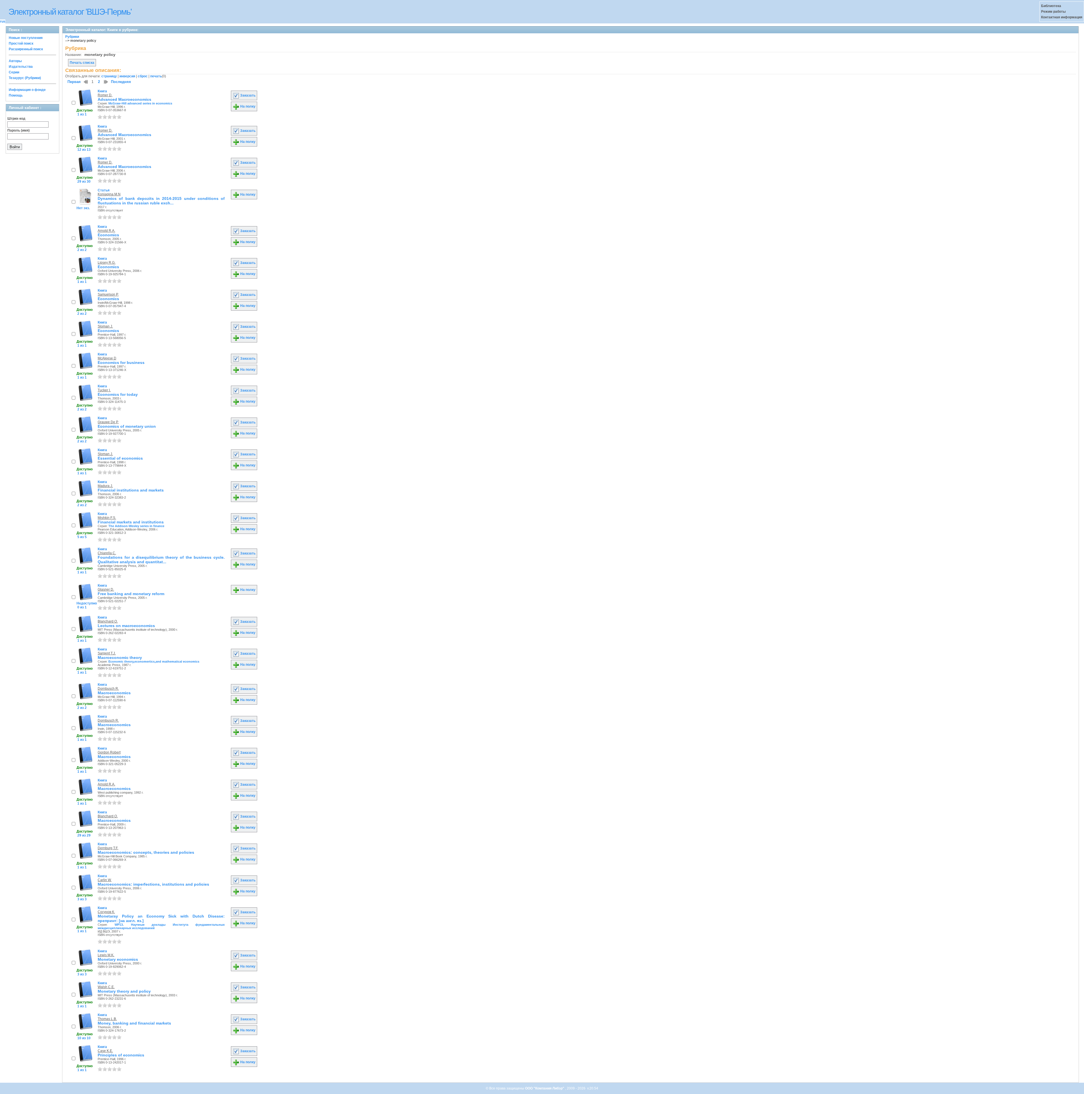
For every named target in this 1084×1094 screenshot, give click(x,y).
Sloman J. (105, 326)
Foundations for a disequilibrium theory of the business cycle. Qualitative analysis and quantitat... (161, 559)
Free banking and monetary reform (131, 593)
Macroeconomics (114, 693)
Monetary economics (118, 959)
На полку (247, 106)
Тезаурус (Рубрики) (25, 78)
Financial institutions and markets (131, 490)
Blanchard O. (108, 621)
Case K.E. (105, 1051)
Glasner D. (106, 589)
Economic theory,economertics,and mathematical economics (153, 661)
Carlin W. (105, 880)
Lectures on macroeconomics (126, 625)
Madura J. (105, 486)
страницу (109, 76)
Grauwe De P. (108, 422)
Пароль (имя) (18, 130)
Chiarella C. (107, 553)
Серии (14, 72)
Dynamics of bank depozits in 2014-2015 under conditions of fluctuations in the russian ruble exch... (161, 200)
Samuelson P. (108, 294)
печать (156, 76)
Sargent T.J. (107, 653)
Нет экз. (83, 208)
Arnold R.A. (106, 231)
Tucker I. (104, 390)
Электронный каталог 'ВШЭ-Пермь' (70, 11)
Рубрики (72, 37)
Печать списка (82, 63)
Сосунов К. (106, 912)
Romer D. (105, 95)
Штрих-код (16, 119)
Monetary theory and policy (124, 991)
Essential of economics (120, 458)
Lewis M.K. (106, 955)
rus (2, 21)
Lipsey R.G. (106, 263)
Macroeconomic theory (120, 657)
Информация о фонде (27, 90)
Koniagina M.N (109, 194)
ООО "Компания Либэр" (545, 1088)
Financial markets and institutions (131, 522)
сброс (143, 76)
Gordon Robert (109, 752)
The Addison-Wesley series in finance (136, 526)
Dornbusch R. (108, 689)
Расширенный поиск (26, 49)
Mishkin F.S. (107, 518)
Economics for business (121, 362)
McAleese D (107, 358)
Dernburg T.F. (108, 848)
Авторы (15, 61)
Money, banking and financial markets (134, 1023)
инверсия (127, 76)
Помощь (16, 95)
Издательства (21, 67)
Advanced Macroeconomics (124, 99)
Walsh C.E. (106, 987)
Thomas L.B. (107, 1019)
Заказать (247, 95)
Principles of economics (121, 1055)
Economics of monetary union (127, 426)
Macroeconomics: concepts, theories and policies (146, 852)
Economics (108, 235)
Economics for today (118, 394)
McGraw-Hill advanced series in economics (140, 103)
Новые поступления (26, 38)
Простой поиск (21, 43)
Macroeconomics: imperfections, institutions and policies (153, 884)
